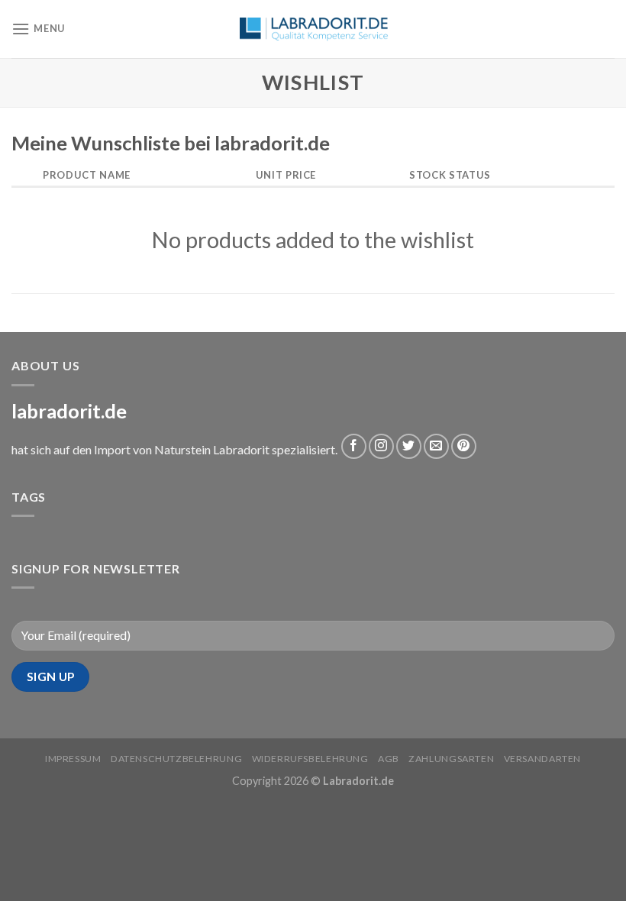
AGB (388, 758)
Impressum (73, 758)
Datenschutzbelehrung (176, 758)
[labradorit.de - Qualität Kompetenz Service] (313, 29)
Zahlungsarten (451, 758)
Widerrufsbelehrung (310, 758)
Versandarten (542, 758)
